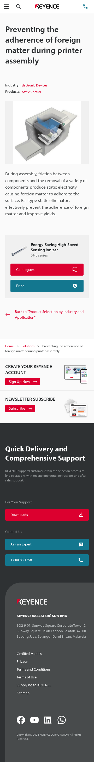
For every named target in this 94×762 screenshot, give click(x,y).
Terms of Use (27, 677)
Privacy (22, 661)
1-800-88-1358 (21, 559)
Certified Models (29, 653)
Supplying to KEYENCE (34, 685)
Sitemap (23, 692)
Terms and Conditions (34, 669)
